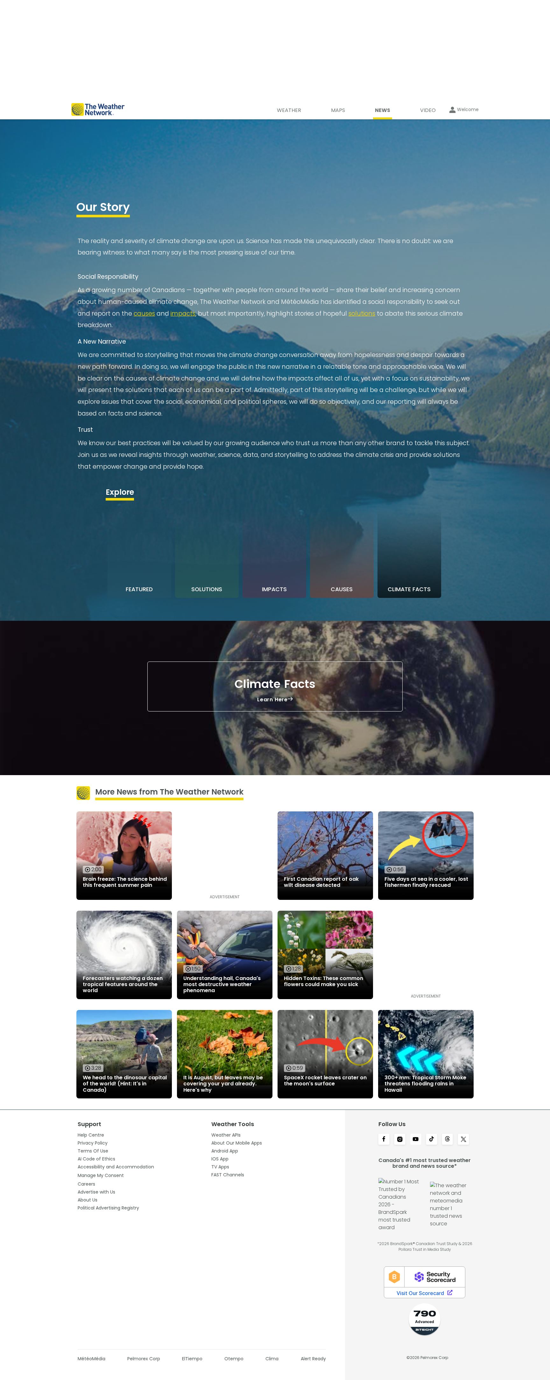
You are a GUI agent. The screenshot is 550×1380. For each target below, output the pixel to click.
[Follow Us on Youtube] (416, 1140)
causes (144, 313)
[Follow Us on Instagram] (400, 1140)
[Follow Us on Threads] (447, 1140)
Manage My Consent (101, 1175)
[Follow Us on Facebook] (384, 1140)
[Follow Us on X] (463, 1140)
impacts (183, 313)
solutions (362, 313)
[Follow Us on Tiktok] (432, 1140)
